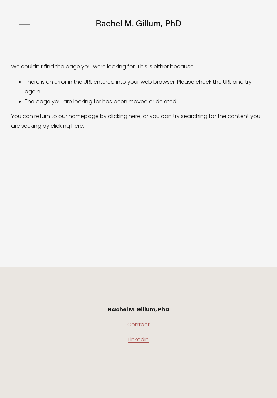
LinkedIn (138, 339)
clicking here (124, 116)
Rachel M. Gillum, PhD (139, 23)
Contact (138, 325)
